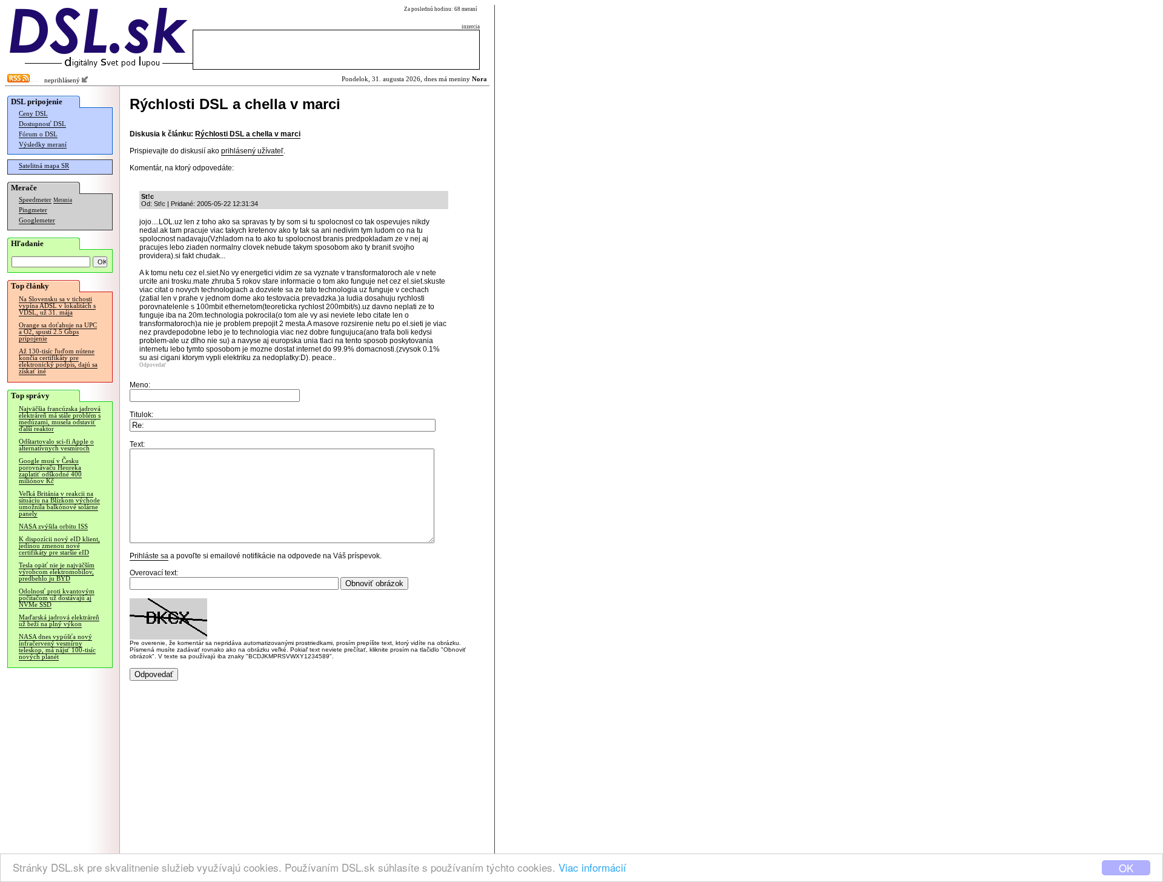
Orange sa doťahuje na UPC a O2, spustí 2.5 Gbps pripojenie (58, 332)
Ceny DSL (33, 113)
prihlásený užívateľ (252, 151)
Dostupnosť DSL (42, 124)
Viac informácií (592, 867)
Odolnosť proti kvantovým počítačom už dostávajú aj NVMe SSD (56, 598)
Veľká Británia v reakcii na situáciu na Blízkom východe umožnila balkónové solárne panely (59, 503)
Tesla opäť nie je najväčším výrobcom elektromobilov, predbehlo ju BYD (56, 572)
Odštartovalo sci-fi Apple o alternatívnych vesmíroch (56, 445)
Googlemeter (37, 220)
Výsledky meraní (43, 144)
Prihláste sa (149, 556)
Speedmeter (35, 199)
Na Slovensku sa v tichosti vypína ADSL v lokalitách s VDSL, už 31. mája (57, 306)
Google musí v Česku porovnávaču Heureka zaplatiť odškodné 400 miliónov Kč (50, 471)
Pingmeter (33, 210)
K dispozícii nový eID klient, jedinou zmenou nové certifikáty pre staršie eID (59, 546)
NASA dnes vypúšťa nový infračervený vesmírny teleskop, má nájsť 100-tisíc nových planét (57, 646)
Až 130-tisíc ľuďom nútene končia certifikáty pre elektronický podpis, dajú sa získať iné (58, 361)
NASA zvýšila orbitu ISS (53, 526)
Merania (62, 200)
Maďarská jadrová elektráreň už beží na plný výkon (59, 620)
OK (1126, 867)
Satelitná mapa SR (44, 165)
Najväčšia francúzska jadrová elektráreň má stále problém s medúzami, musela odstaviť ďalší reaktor (60, 419)
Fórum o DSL (38, 134)
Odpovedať (152, 365)
